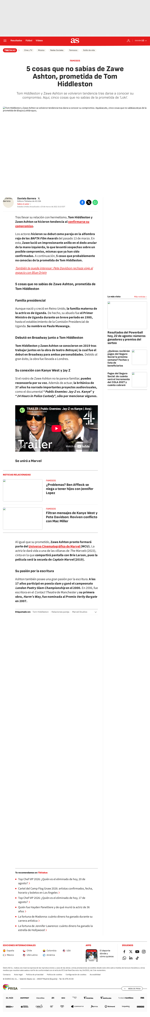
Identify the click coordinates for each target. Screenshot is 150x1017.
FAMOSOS (75, 60)
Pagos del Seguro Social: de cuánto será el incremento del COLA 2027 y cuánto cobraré (119, 379)
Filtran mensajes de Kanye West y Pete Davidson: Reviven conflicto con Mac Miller (72, 517)
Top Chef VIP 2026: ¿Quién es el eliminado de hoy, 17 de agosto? (51, 900)
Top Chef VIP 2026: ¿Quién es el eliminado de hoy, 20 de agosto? (51, 881)
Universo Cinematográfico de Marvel (55, 546)
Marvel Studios (79, 612)
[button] (95, 612)
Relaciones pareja (60, 612)
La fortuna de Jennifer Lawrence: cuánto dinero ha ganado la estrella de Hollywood (55, 928)
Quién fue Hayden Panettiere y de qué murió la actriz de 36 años (54, 909)
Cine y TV (28, 50)
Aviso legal (18, 974)
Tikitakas (43, 872)
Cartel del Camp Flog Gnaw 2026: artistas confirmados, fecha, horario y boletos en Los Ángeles (55, 891)
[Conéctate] (128, 40)
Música (41, 50)
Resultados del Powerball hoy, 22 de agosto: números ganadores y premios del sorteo (126, 338)
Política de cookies (54, 974)
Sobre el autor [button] (23, 204)
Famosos (73, 50)
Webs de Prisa (134, 989)
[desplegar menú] (5, 41)
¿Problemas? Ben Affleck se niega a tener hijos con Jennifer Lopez (69, 489)
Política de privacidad (34, 974)
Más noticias (139, 296)
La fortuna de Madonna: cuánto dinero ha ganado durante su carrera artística (55, 919)
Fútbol (29, 40)
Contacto (7, 974)
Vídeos (39, 40)
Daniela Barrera (26, 198)
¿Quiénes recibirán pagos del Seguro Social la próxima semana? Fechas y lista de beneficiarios (119, 358)
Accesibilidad (95, 974)
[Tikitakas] (11, 50)
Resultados (16, 40)
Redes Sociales (56, 50)
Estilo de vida (89, 50)
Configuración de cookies (76, 974)
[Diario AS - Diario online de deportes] (75, 40)
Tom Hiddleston (41, 612)
